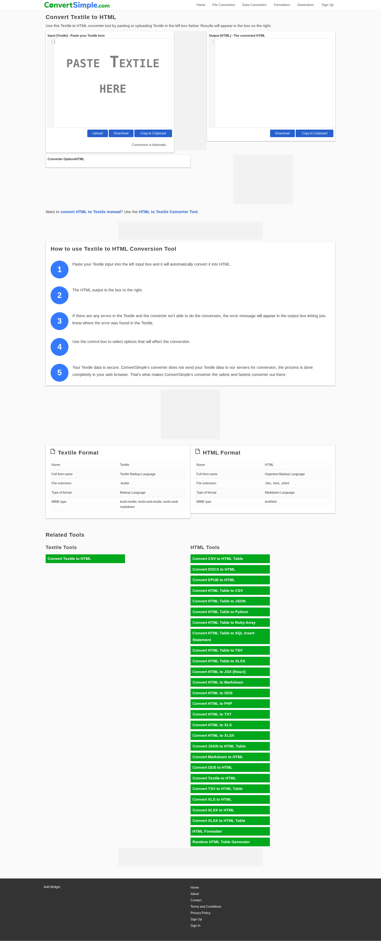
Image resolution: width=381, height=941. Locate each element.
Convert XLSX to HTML (213, 810)
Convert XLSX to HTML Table (218, 821)
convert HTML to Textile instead (91, 212)
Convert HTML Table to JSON (219, 601)
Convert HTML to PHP (212, 703)
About (194, 894)
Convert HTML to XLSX (213, 735)
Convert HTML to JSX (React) (218, 672)
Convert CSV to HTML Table (217, 559)
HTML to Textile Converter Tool (168, 212)
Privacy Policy (200, 913)
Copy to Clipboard (153, 133)
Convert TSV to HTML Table (217, 789)
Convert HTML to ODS (212, 693)
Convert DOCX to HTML (213, 569)
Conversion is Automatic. (149, 144)
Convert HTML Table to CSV (217, 590)
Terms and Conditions (205, 906)
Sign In (195, 925)
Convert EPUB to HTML (213, 580)
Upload (97, 133)
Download (121, 133)
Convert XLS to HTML (212, 799)
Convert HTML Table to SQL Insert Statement (223, 636)
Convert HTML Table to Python (220, 612)
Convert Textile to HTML (69, 559)
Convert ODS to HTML (212, 767)
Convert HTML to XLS (212, 725)
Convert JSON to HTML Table (219, 746)
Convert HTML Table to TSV (217, 650)
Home (194, 887)
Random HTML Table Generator (221, 842)
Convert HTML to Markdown (217, 682)
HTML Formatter (207, 831)
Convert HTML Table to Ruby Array (224, 622)
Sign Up (196, 919)
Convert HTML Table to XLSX (218, 661)
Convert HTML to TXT (212, 714)
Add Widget (52, 887)
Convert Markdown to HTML (217, 757)
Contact (195, 900)
